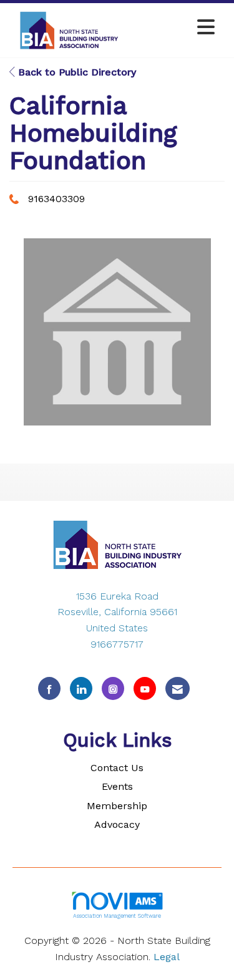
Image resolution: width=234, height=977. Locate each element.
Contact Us (117, 768)
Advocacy (117, 824)
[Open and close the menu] (175, 27)
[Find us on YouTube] (145, 688)
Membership (117, 806)
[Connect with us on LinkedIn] (81, 688)
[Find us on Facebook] (49, 688)
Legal (167, 957)
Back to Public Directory (75, 72)
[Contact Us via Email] (177, 688)
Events (117, 786)
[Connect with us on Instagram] (113, 688)
